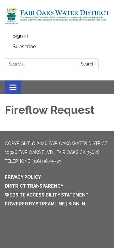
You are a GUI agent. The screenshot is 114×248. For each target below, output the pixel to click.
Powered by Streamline (35, 203)
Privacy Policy (23, 177)
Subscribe (24, 47)
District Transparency (34, 186)
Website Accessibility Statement (47, 194)
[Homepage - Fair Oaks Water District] (57, 15)
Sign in (76, 203)
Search (88, 63)
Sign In (20, 36)
